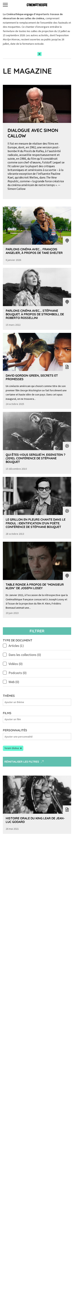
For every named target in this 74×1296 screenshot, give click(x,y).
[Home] (37, 4)
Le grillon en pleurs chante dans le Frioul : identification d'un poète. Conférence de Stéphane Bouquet (35, 523)
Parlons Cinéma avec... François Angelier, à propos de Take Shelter (34, 251)
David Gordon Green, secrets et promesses (32, 377)
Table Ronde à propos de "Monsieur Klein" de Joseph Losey (35, 586)
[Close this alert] (39, 54)
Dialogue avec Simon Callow (33, 133)
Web (14, 682)
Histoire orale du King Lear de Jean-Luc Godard (35, 820)
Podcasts (18, 673)
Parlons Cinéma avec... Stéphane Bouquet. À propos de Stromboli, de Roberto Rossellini (35, 314)
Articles (16, 645)
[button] (13, 748)
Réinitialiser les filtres (21, 761)
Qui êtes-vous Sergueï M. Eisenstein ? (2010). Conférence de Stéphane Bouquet (35, 458)
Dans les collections (25, 655)
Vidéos (16, 664)
